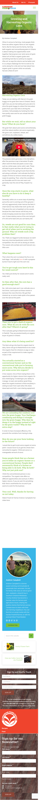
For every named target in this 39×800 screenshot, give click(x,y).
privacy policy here (29, 705)
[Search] (31, 635)
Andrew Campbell (13, 580)
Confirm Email (6, 779)
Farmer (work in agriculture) (14, 788)
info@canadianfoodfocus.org (18, 701)
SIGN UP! (8, 692)
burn (21, 259)
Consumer (8, 786)
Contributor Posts (14, 625)
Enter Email (5, 772)
